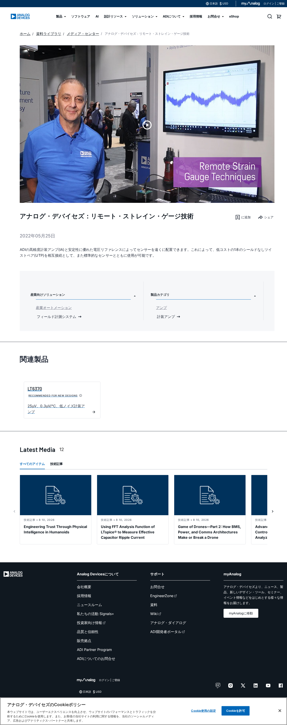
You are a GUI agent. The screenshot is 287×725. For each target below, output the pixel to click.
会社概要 (84, 587)
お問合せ (157, 587)
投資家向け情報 (89, 622)
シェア (269, 217)
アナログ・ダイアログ (168, 622)
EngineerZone (161, 596)
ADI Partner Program (94, 649)
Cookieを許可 (235, 710)
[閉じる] (280, 711)
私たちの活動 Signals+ (95, 613)
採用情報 (84, 596)
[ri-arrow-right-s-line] (272, 511)
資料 (153, 604)
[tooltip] (80, 395)
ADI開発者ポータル (165, 631)
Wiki (154, 613)
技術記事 (56, 464)
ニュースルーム (89, 604)
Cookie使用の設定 (203, 710)
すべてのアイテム (32, 464)
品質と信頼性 (87, 631)
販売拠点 (84, 640)
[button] (243, 217)
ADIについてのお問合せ (96, 658)
